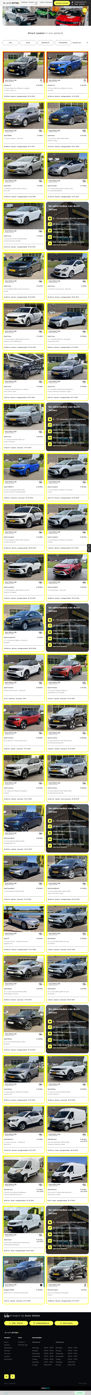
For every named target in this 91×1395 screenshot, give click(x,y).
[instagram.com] (89, 546)
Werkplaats (24, 2)
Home (6, 1342)
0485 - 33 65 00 (79, 4)
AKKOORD (79, 1392)
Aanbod (7, 1345)
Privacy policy (83, 1383)
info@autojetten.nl (80, 2)
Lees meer (6, 1393)
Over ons (36, 3)
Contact (42, 2)
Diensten (31, 2)
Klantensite (49, 2)
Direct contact (68, 1323)
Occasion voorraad (62, 3)
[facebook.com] (89, 550)
